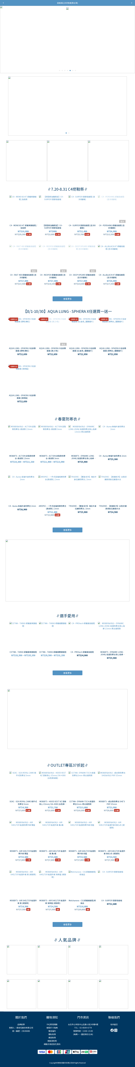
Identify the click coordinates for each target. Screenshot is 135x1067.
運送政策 (52, 1037)
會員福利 (52, 1031)
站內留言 (114, 1024)
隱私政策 (52, 1034)
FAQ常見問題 (52, 1024)
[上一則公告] (3, 3)
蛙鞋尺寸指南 (52, 1027)
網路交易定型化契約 (52, 1044)
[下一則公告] (132, 3)
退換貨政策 (52, 1041)
